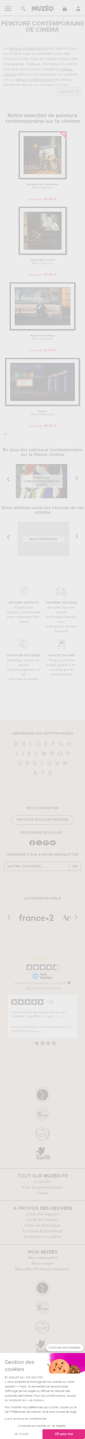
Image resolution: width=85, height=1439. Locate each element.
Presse (42, 1193)
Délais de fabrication (42, 1225)
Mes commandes (42, 1258)
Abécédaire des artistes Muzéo (42, 733)
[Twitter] (52, 844)
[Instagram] (39, 844)
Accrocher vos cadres (42, 1237)
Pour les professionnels (42, 1187)
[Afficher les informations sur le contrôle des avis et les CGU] (69, 982)
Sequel (42, 413)
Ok (75, 866)
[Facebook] (32, 844)
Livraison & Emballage (43, 1231)
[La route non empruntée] (42, 178)
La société (42, 1182)
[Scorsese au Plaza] (42, 329)
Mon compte (42, 1263)
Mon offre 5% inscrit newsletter (42, 1269)
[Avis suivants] (81, 1016)
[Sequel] (42, 405)
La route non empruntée (42, 186)
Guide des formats (42, 1220)
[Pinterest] (45, 844)
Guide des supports (43, 1214)
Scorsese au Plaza (42, 337)
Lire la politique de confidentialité (25, 1419)
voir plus (61, 1016)
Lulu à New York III (43, 262)
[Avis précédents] (3, 1016)
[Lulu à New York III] (43, 253)
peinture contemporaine (28, 49)
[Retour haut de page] (5, 434)
